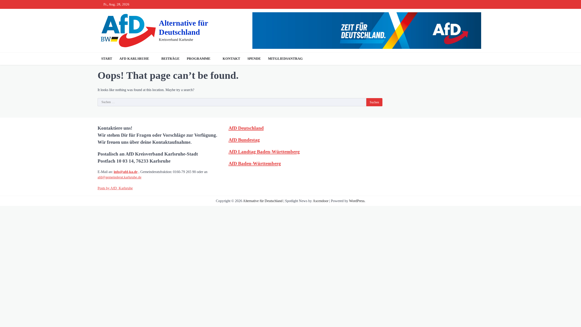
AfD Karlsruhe (134, 58)
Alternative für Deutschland (263, 201)
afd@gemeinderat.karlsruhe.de (119, 177)
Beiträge (170, 58)
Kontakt (231, 58)
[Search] (478, 58)
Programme (198, 58)
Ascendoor (320, 201)
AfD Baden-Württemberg (255, 163)
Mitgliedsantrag (285, 58)
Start (106, 58)
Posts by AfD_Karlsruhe (115, 188)
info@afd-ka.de (126, 172)
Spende (254, 58)
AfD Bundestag (244, 139)
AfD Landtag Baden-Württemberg (264, 151)
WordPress (356, 201)
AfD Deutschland (246, 128)
